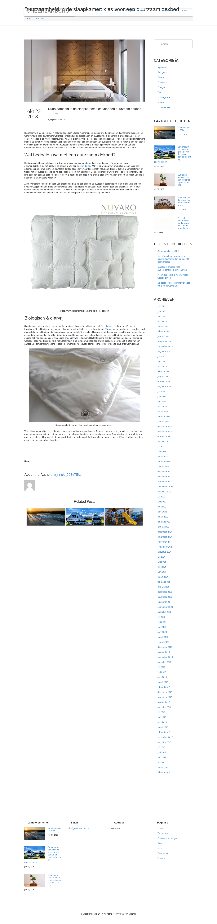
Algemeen (162, 67)
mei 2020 (162, 626)
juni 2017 (162, 752)
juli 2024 (161, 391)
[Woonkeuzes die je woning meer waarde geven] (164, 202)
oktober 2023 (164, 436)
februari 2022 (164, 521)
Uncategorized (164, 97)
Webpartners (168, 10)
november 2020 (165, 596)
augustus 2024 (164, 386)
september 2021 (165, 546)
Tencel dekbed (107, 326)
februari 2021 (164, 581)
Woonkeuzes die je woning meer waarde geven (184, 201)
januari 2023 (163, 466)
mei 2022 (162, 506)
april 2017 (162, 762)
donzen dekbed (84, 165)
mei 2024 (162, 401)
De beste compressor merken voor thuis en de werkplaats (183, 223)
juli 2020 (161, 616)
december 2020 (165, 591)
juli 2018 (161, 712)
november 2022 (165, 476)
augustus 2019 (164, 661)
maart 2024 (163, 411)
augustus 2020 (164, 611)
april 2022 (162, 511)
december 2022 (165, 471)
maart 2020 (163, 636)
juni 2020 (162, 621)
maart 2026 (163, 326)
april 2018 (162, 722)
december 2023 (165, 426)
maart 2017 (163, 767)
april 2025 (162, 366)
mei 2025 (162, 361)
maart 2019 (163, 682)
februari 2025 (164, 371)
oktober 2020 (164, 601)
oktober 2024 (164, 381)
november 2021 (165, 536)
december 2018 (165, 692)
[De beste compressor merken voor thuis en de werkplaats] (164, 223)
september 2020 (165, 606)
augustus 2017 (164, 742)
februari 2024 (164, 416)
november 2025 (165, 341)
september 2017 (165, 737)
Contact (184, 10)
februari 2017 (164, 772)
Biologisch (162, 72)
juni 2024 (162, 396)
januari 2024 (163, 421)
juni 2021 (162, 561)
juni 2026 (162, 311)
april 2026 (162, 321)
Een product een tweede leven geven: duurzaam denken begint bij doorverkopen (174, 258)
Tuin (159, 92)
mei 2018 (162, 717)
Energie (161, 87)
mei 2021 (162, 566)
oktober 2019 (164, 651)
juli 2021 (161, 556)
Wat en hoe (101, 10)
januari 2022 (163, 526)
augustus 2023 (164, 441)
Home (86, 10)
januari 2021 (163, 586)
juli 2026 (161, 306)
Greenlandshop (50, 11)
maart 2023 (163, 456)
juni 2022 (162, 501)
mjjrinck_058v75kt (67, 474)
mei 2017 (162, 757)
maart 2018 (163, 727)
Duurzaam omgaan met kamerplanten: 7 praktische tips (184, 179)
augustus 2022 (164, 491)
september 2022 (165, 486)
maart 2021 (163, 576)
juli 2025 (161, 356)
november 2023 (165, 431)
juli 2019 (161, 666)
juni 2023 (162, 451)
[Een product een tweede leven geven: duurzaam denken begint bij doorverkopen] (164, 152)
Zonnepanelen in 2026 (184, 128)
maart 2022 (163, 516)
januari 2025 (163, 376)
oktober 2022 (164, 481)
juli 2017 (161, 747)
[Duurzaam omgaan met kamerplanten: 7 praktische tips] (164, 180)
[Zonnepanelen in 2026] (164, 132)
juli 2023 (161, 446)
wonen (161, 102)
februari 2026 (164, 331)
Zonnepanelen (164, 107)
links (154, 10)
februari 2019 (164, 687)
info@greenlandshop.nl (78, 828)
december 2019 (165, 646)
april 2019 (162, 676)
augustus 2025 (164, 351)
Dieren (161, 77)
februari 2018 (164, 732)
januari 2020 (163, 641)
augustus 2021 (164, 551)
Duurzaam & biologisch (123, 10)
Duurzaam (40, 18)
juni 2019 (162, 671)
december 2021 (165, 531)
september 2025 (165, 346)
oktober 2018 (164, 702)
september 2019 (165, 656)
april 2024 (162, 406)
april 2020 (162, 631)
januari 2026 (163, 336)
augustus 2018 (164, 707)
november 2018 (165, 697)
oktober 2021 (164, 541)
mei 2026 (162, 316)
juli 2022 (161, 496)
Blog (143, 10)
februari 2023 (164, 461)
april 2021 (162, 571)
